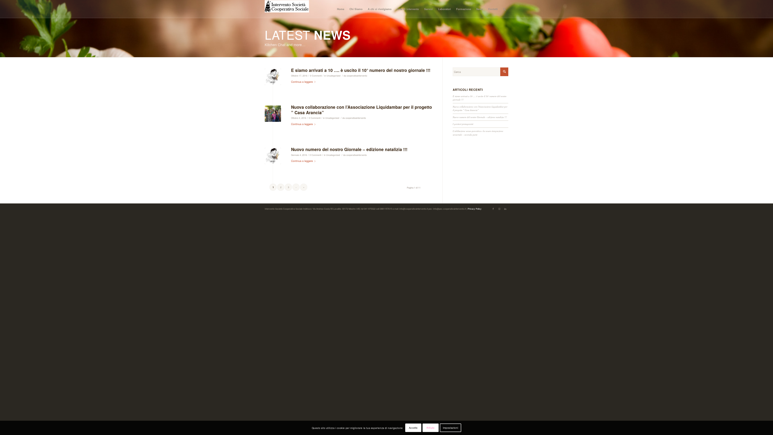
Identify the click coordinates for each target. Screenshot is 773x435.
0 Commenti (316, 75)
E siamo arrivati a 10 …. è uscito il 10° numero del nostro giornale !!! (360, 70)
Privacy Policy (475, 208)
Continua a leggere (302, 82)
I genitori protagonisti (463, 123)
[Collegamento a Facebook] (493, 209)
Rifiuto (430, 428)
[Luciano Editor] (273, 77)
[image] (273, 114)
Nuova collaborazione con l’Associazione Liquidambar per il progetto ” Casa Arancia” (361, 109)
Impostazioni (450, 428)
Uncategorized (333, 75)
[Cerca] (504, 9)
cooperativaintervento (357, 75)
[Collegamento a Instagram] (499, 209)
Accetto (413, 428)
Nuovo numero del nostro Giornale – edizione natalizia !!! (349, 149)
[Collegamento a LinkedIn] (505, 209)
